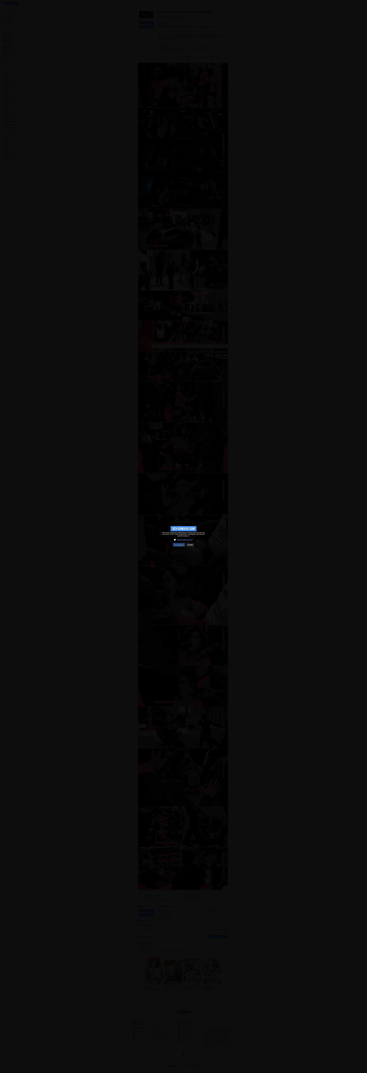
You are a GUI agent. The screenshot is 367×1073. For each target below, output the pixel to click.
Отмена (190, 545)
